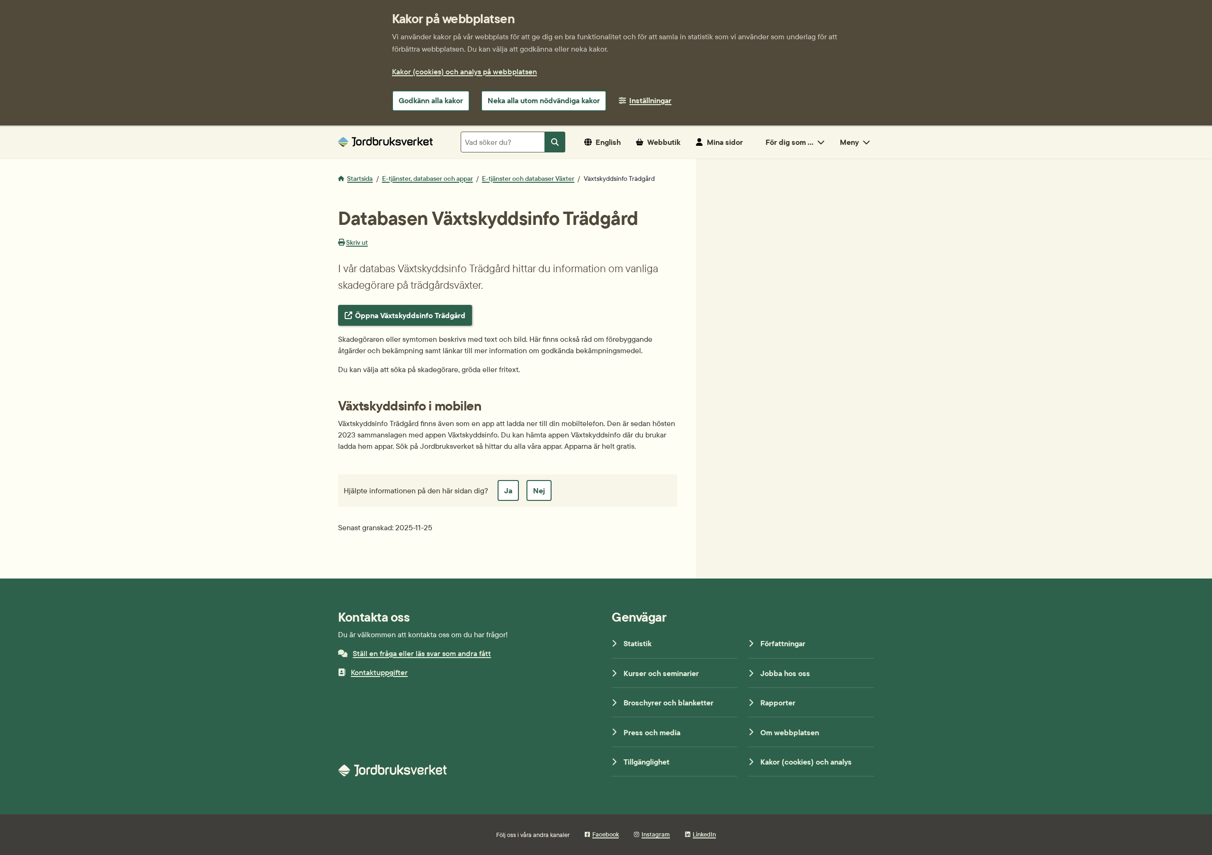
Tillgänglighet (646, 761)
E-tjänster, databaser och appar (427, 178)
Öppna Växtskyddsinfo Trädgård (410, 315)
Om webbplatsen (789, 732)
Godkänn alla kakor (431, 100)
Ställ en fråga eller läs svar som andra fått (422, 653)
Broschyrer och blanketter (668, 702)
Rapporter (777, 702)
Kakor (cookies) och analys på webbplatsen (464, 71)
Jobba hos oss (785, 673)
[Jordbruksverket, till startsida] (385, 141)
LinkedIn (704, 834)
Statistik (637, 643)
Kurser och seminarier (661, 673)
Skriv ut (357, 242)
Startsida (360, 178)
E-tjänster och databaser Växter (528, 178)
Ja (508, 490)
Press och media (652, 732)
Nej (539, 490)
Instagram (656, 834)
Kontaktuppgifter (379, 672)
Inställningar (650, 100)
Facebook (605, 834)
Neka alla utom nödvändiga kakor (544, 100)
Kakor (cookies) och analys (806, 761)
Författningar (782, 643)
